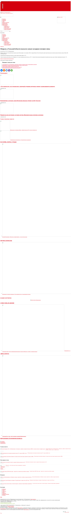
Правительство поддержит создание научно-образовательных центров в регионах (21, 115)
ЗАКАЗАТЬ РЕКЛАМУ (6, 10)
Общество (4, 20)
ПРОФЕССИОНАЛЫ (6, 240)
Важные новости (5, 24)
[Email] (3, 9)
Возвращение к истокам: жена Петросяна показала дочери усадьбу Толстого (14, 65)
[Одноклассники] (4, 70)
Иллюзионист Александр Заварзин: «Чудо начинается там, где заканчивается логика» (16, 294)
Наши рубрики (4, 40)
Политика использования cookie (5, 502)
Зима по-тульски (3, 58)
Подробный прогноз (3, 2)
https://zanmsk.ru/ (33, 499)
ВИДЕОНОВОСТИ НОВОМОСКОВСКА (11, 438)
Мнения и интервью (5, 22)
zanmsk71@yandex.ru (10, 506)
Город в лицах (6, 27)
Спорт (3, 21)
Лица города (6, 41)
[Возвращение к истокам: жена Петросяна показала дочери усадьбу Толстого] (6, 98)
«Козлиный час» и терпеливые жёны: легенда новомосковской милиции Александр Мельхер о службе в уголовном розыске (36, 351)
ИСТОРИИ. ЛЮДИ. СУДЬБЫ (8, 142)
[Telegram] (6, 70)
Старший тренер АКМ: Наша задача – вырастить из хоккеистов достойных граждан (42, 471)
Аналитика (4, 493)
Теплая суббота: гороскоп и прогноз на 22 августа (10, 66)
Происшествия (4, 23)
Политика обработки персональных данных (7, 503)
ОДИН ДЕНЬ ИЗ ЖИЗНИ (7, 303)
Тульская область (11, 58)
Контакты (4, 495)
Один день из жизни (7, 28)
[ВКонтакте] (1, 70)
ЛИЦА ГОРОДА (4, 353)
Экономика (4, 19)
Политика (4, 34)
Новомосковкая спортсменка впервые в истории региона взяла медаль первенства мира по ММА (48, 456)
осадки (7, 58)
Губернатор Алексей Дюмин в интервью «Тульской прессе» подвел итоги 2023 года (42, 480)
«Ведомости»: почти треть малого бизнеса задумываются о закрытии (16, 465)
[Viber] (9, 70)
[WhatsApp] (11, 70)
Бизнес (3, 492)
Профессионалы (7, 26)
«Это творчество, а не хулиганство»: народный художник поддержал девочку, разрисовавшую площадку (19, 64)
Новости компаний (7, 29)
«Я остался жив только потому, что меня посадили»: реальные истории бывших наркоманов (45, 483)
